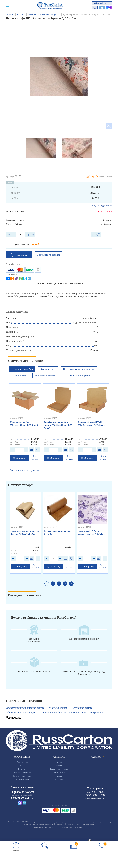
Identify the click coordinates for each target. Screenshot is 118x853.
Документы (22, 762)
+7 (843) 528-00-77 (22, 792)
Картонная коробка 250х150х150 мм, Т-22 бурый (24, 423)
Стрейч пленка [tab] (20, 375)
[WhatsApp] (21, 278)
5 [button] (71, 583)
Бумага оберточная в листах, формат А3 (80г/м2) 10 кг (25, 532)
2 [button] (52, 583)
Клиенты (22, 769)
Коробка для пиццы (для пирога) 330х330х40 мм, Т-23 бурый (58, 425)
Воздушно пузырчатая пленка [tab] (78, 369)
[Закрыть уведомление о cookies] (90, 841)
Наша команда (22, 780)
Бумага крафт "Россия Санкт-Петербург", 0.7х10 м (91, 532)
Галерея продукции (22, 776)
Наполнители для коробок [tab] (76, 375)
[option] (59, 76)
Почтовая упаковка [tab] (45, 375)
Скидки (59, 776)
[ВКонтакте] (8, 278)
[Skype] (25, 278)
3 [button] (59, 583)
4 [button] (65, 583)
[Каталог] (16, 845)
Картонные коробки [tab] (22, 369)
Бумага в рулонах (57, 707)
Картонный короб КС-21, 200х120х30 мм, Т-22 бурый (91, 423)
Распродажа (59, 773)
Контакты (59, 780)
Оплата (59, 762)
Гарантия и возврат (59, 769)
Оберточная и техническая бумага (25, 707)
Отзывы (22, 765)
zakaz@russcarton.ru (95, 798)
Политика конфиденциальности (45, 827)
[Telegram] (29, 278)
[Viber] (16, 278)
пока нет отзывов (105, 176)
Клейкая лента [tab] (48, 369)
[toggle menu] (7, 5)
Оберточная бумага (81, 707)
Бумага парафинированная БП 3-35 (57, 532)
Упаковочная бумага (54, 712)
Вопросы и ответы (22, 773)
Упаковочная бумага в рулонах (86, 712)
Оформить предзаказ (48, 254)
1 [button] (46, 583)
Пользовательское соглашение (71, 827)
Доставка (59, 765)
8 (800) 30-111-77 (22, 797)
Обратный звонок (102, 3)
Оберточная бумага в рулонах (23, 712)
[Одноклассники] (12, 278)
